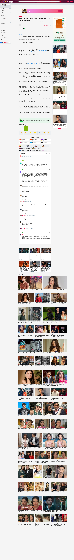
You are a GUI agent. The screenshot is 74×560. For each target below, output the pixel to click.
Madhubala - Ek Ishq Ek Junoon (32, 51)
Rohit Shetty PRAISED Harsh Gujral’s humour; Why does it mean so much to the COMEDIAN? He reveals (34, 269)
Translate (6, 6)
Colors (20, 53)
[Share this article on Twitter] (23, 28)
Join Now (21, 121)
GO (59, 1)
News (2, 12)
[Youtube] (4, 42)
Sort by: (43, 153)
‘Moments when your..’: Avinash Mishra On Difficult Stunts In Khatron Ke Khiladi (59, 125)
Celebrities (3, 27)
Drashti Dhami (30, 63)
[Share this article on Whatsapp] (24, 28)
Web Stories (4, 37)
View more (59, 128)
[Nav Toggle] (1, 1)
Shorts (3, 35)
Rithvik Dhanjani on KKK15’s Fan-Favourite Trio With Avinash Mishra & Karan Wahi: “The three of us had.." (45, 256)
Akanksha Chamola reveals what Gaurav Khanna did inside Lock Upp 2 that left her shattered (59, 110)
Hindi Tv (20, 16)
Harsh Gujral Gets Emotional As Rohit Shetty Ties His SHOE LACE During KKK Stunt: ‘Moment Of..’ (59, 54)
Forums (2, 22)
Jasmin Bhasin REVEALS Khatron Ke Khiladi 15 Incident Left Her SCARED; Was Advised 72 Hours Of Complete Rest (24, 269)
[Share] (49, 169)
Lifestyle (3, 18)
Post (23, 160)
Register (71, 1)
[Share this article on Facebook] (21, 28)
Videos (3, 28)
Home (3, 10)
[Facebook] (1, 42)
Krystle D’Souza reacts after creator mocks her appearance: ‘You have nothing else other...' (59, 68)
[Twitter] (2, 42)
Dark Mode (2, 8)
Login (68, 1)
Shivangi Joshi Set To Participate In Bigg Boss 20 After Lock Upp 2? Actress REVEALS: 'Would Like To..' (59, 97)
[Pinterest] (7, 42)
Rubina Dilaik (38, 63)
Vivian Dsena (21, 34)
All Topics (3, 23)
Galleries (3, 30)
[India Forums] (8, 1)
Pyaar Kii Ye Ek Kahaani (42, 50)
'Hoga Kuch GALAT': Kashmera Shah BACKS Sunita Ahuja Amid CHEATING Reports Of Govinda (59, 82)
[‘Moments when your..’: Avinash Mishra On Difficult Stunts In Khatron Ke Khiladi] (60, 119)
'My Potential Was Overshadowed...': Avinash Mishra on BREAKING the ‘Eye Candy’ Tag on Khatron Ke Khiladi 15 (23, 256)
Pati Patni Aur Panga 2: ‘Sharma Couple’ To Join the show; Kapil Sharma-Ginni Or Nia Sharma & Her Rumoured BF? (34, 256)
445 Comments (46, 25)
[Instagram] (6, 42)
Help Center (4, 39)
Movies (3, 15)
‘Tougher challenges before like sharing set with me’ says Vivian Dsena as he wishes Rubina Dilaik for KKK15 (45, 269)
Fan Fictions (4, 32)
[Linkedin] (9, 42)
